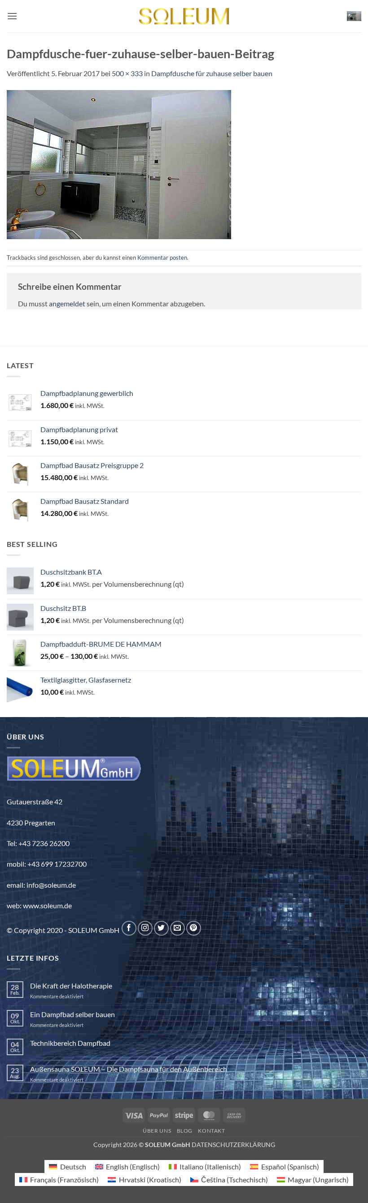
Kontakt (211, 1130)
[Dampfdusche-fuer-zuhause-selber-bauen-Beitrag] (119, 163)
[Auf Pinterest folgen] (193, 928)
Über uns (157, 1130)
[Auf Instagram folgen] (145, 928)
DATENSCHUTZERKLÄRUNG (233, 1144)
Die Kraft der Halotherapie (71, 985)
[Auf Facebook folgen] (129, 928)
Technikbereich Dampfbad (70, 1043)
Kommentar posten (162, 257)
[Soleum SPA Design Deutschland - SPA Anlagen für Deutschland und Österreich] (184, 16)
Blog (185, 1130)
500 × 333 (127, 73)
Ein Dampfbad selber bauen (72, 1014)
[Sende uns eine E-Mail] (177, 928)
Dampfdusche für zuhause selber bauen (211, 73)
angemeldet (67, 303)
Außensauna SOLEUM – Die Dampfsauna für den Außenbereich (128, 1069)
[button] (12, 16)
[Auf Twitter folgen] (161, 928)
